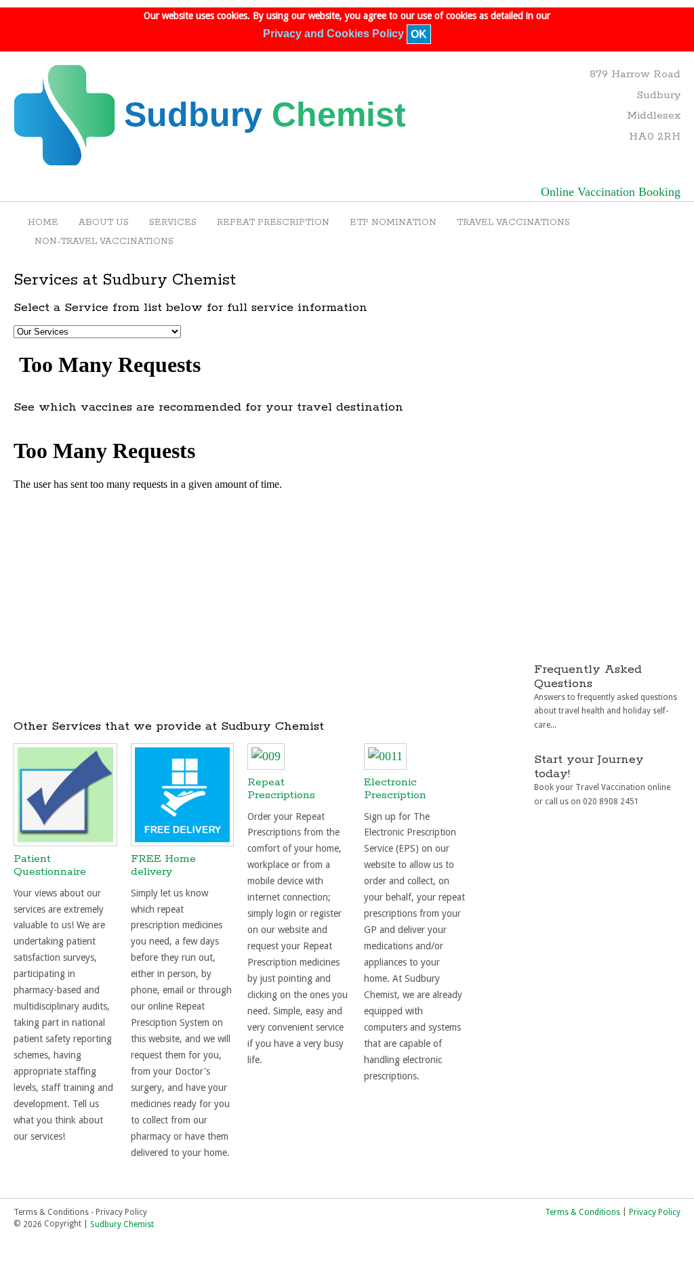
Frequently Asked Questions (588, 676)
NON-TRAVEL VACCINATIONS (104, 241)
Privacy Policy (654, 1211)
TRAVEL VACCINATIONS (513, 222)
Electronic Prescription (395, 789)
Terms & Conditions (582, 1211)
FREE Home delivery (163, 865)
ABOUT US (104, 222)
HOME (43, 222)
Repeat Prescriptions (281, 789)
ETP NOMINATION (393, 222)
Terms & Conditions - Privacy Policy (80, 1211)
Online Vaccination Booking (610, 192)
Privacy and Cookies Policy (333, 34)
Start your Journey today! (589, 766)
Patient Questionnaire (50, 865)
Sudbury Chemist (122, 1224)
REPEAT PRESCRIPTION (273, 222)
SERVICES (173, 222)
